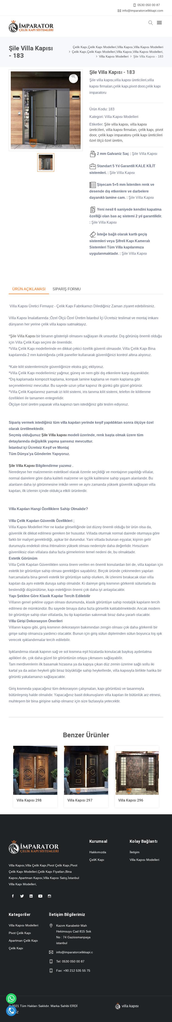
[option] (45, 249)
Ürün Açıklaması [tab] (28, 289)
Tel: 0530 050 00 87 (70, 961)
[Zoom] (73, 78)
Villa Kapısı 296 (130, 800)
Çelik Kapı (16, 948)
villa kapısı (130, 1006)
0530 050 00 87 (149, 5)
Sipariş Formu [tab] (67, 289)
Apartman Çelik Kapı (23, 940)
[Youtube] (40, 898)
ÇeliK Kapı (96, 860)
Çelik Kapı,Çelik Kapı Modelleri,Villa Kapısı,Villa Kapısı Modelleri (118, 47)
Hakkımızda (97, 852)
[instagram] (49, 898)
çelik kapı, (146, 130)
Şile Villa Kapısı (22, 336)
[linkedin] (31, 898)
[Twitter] (22, 898)
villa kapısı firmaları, (121, 130)
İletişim (135, 852)
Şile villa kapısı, (116, 124)
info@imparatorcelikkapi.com (142, 10)
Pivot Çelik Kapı (20, 933)
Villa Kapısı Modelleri (114, 56)
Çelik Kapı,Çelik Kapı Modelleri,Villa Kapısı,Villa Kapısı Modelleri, (117, 51)
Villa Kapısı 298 (29, 800)
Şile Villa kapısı (54, 435)
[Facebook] (13, 898)
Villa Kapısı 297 (79, 800)
